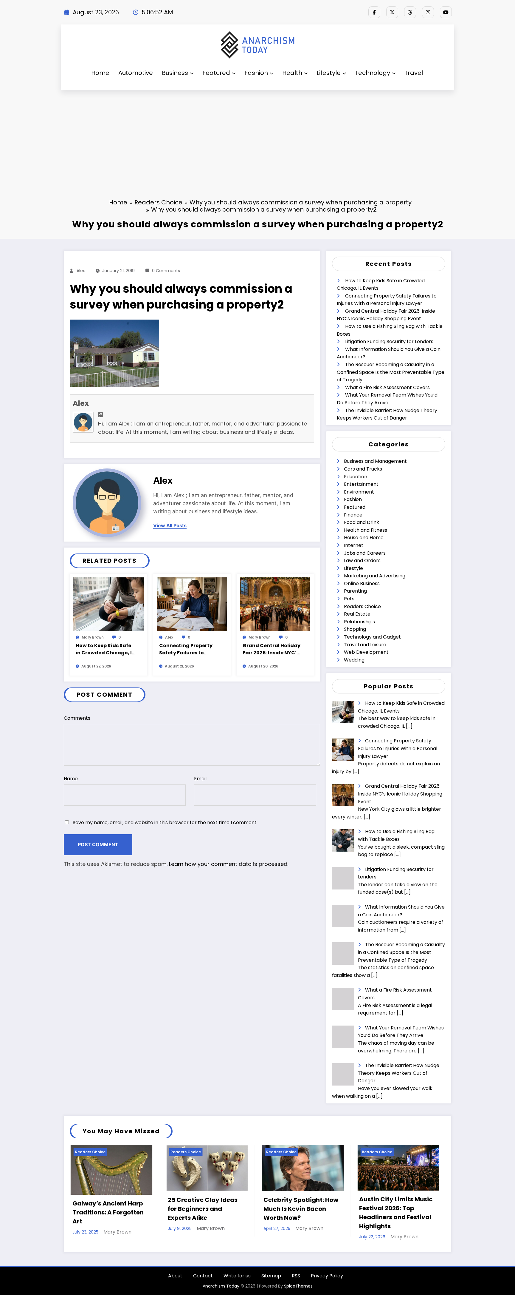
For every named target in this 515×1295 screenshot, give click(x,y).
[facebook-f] (374, 12)
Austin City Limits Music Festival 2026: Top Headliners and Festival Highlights (281, 1212)
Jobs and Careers (365, 553)
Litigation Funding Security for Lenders (389, 341)
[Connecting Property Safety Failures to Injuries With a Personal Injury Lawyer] (192, 604)
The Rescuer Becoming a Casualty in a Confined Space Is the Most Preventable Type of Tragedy (390, 372)
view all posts (170, 525)
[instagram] (428, 12)
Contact (203, 1280)
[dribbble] (410, 12)
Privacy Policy (327, 1280)
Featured (216, 73)
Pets (349, 598)
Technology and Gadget (372, 636)
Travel (413, 73)
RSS (296, 1280)
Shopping (355, 629)
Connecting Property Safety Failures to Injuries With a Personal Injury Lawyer (189, 649)
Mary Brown (93, 637)
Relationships (359, 621)
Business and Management (375, 461)
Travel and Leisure (365, 644)
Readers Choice (362, 606)
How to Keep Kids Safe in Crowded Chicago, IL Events (105, 649)
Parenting (355, 591)
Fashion (256, 73)
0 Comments (166, 271)
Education (355, 476)
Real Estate (357, 613)
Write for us (237, 1280)
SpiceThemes (298, 1291)
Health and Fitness (365, 530)
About (175, 1280)
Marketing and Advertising (374, 575)
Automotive (135, 73)
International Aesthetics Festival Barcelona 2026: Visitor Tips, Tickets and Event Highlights (377, 1212)
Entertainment (361, 484)
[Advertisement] (257, 134)
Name (71, 778)
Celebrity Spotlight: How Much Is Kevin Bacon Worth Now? (186, 1209)
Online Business (362, 583)
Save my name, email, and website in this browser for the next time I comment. (165, 822)
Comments (77, 718)
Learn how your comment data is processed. (228, 864)
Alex (81, 271)
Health (292, 73)
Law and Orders (362, 560)
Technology (372, 73)
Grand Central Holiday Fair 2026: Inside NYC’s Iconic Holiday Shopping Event (271, 649)
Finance (353, 514)
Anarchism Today (221, 1291)
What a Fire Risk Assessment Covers (387, 387)
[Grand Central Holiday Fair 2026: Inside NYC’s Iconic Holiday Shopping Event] (275, 604)
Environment (359, 491)
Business (175, 73)
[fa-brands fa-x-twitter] (392, 12)
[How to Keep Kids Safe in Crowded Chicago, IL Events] (108, 604)
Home (100, 73)
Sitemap (271, 1280)
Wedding (354, 659)
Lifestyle (329, 73)
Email (200, 778)
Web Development (366, 652)
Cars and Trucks (363, 468)
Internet (353, 545)
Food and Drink (361, 522)
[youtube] (446, 12)
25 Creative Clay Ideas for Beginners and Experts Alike (88, 1209)
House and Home (364, 537)
